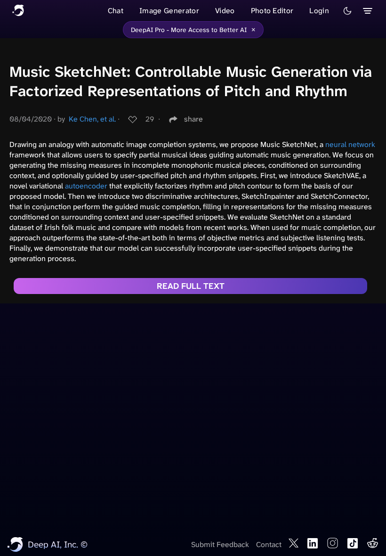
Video (225, 11)
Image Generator (169, 11)
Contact (268, 544)
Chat (115, 11)
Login (319, 11)
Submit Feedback (220, 544)
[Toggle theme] (347, 10)
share (193, 119)
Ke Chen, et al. (92, 119)
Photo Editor (272, 11)
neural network (350, 144)
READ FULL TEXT (191, 286)
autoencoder (86, 186)
